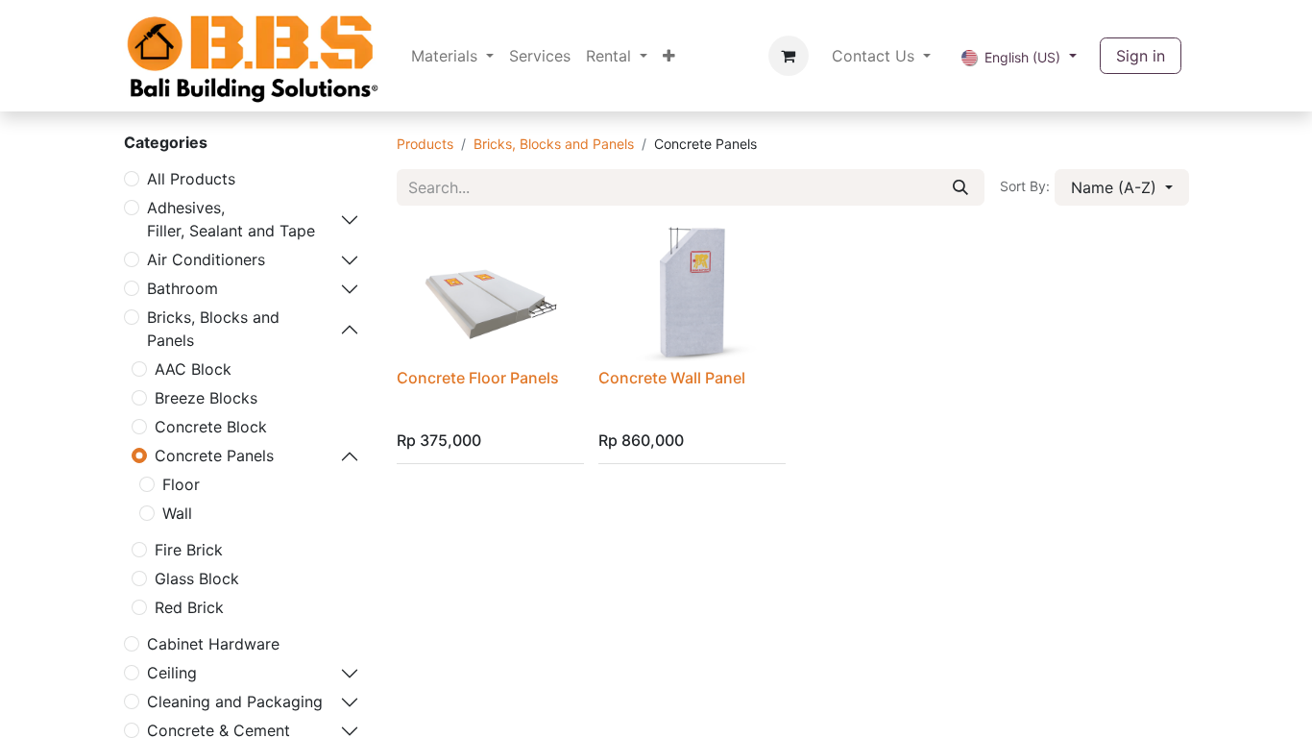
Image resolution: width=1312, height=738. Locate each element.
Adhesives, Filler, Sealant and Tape (231, 219)
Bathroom (182, 288)
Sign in (1140, 55)
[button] (1122, 187)
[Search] (960, 187)
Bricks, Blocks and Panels (213, 329)
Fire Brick (189, 549)
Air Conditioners (206, 259)
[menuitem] (452, 56)
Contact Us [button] (875, 55)
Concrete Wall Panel (671, 377)
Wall (177, 513)
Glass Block (197, 578)
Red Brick (189, 607)
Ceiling (172, 672)
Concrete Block (211, 426)
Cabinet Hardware (213, 643)
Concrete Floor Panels (478, 377)
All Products (191, 178)
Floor (181, 484)
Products (425, 143)
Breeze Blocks (206, 397)
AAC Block (193, 369)
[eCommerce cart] (788, 56)
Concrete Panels (214, 455)
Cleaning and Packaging (235, 701)
